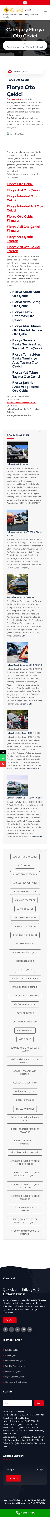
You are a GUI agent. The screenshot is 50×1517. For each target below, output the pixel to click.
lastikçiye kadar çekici (25, 1021)
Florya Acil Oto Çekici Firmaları (23, 229)
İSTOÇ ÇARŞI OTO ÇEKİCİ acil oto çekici (25, 1209)
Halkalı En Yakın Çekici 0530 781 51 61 (24, 733)
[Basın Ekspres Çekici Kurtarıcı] (17, 584)
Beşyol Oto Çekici (13, 1371)
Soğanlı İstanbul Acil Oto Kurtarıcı (25, 1061)
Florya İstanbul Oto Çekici (22, 198)
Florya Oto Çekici (19, 71)
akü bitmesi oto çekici (25, 857)
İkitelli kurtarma (25, 1100)
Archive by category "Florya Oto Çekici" (25, 47)
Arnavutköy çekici (25, 900)
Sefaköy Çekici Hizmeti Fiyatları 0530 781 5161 (24, 1437)
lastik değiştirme (25, 1013)
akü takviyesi (25, 865)
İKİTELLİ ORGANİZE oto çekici (25, 1152)
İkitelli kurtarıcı (25, 1109)
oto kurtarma (25, 1030)
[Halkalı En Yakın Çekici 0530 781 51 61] (17, 720)
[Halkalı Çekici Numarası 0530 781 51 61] (17, 652)
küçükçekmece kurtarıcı (25, 987)
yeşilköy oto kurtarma (25, 1083)
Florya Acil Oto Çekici (23, 190)
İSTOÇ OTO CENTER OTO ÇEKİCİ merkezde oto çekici (25, 1174)
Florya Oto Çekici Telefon (20, 239)
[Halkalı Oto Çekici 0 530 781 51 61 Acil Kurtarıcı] (17, 520)
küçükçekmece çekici (25, 1004)
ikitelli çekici (25, 969)
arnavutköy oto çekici (25, 891)
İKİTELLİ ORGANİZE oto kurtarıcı (25, 1142)
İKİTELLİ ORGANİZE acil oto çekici (25, 1119)
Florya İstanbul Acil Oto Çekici (25, 208)
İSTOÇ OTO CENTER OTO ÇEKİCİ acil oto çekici (25, 1162)
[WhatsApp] (3, 757)
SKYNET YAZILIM (38, 1503)
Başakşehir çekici (25, 943)
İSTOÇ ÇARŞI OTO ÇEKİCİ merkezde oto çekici (25, 1220)
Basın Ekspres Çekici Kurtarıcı (20, 597)
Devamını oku (19, 636)
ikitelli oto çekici (25, 961)
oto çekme (25, 1039)
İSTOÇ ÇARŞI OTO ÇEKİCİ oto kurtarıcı (25, 1232)
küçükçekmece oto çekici (25, 995)
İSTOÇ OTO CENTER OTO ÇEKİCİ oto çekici (25, 1197)
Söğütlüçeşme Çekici (14, 1376)
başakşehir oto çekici (25, 935)
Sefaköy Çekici (11, 1350)
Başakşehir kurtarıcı (25, 926)
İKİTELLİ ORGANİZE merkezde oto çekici (25, 1130)
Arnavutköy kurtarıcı (25, 883)
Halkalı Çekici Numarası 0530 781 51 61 (24, 665)
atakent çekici (25, 909)
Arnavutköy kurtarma (25, 874)
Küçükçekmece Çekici (15, 1360)
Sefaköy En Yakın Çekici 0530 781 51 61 (24, 798)
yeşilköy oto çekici (25, 1091)
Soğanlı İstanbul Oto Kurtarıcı (25, 1072)
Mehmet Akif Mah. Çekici (16, 1382)
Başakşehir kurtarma (25, 917)
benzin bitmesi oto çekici (25, 952)
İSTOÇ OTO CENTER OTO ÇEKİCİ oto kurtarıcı (25, 1186)
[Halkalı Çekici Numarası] (17, 452)
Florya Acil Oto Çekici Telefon (23, 249)
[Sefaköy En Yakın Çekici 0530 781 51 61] (17, 785)
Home (24, 43)
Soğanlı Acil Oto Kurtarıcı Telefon (25, 1049)
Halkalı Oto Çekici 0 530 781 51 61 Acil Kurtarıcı (24, 1414)
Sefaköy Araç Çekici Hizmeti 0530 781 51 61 (23, 1440)
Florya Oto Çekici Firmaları (20, 218)
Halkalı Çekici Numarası (17, 464)
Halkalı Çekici (11, 1355)
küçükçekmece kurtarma (25, 978)
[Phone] (3, 764)
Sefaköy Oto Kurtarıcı (15, 1366)
